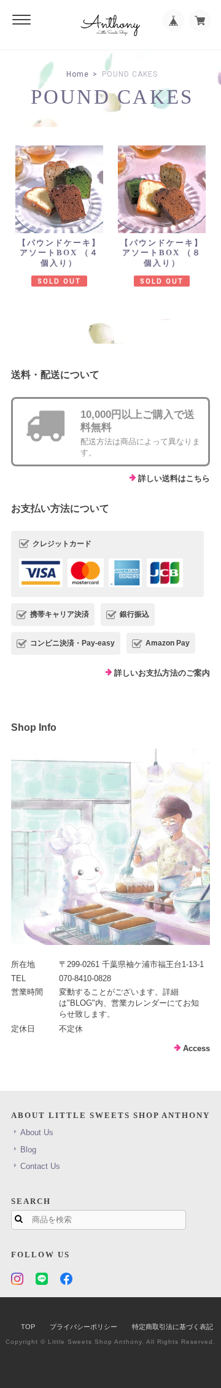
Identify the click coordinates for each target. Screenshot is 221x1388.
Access (196, 1048)
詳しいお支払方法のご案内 (162, 672)
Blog (28, 1149)
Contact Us (40, 1166)
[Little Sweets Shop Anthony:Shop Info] (110, 847)
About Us (36, 1132)
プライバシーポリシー (83, 1326)
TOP (28, 1326)
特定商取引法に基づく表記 (172, 1326)
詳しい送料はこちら (174, 478)
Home (77, 74)
